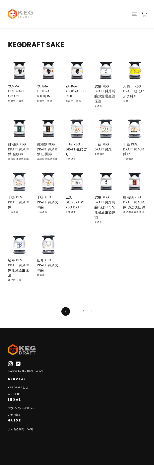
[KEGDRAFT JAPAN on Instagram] (10, 363)
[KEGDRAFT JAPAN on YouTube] (18, 363)
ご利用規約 (14, 415)
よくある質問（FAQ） (21, 429)
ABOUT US (14, 394)
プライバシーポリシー (21, 408)
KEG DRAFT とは (18, 387)
